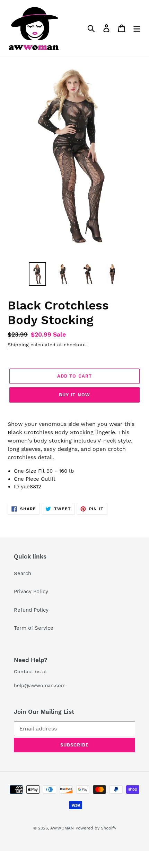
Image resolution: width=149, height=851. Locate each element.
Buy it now (74, 394)
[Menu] (136, 28)
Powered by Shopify (96, 828)
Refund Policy (31, 610)
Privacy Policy (31, 591)
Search (22, 573)
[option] (37, 274)
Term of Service (33, 628)
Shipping (18, 344)
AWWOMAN (62, 828)
